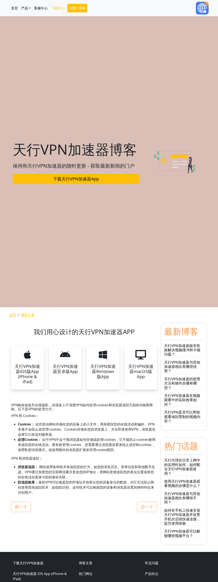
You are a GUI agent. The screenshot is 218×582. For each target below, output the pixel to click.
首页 (14, 8)
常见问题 (151, 563)
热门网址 (85, 573)
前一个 (21, 507)
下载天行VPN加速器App (76, 179)
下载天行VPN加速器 (28, 563)
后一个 (147, 507)
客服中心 (41, 8)
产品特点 (151, 573)
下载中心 (58, 8)
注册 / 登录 (77, 8)
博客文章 (27, 315)
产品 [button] (24, 8)
